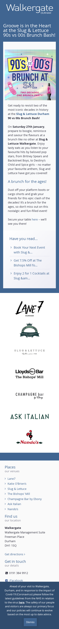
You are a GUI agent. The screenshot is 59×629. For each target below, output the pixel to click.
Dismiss (30, 622)
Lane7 (11, 478)
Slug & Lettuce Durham (32, 114)
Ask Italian (14, 504)
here (35, 219)
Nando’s (13, 509)
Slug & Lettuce (17, 489)
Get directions (14, 554)
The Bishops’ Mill (19, 494)
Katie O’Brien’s (17, 483)
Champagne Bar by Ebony (25, 499)
